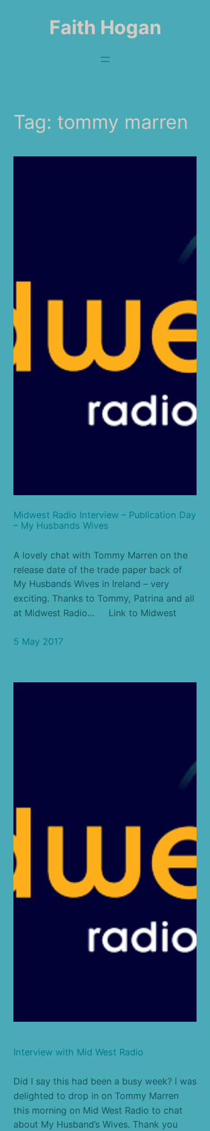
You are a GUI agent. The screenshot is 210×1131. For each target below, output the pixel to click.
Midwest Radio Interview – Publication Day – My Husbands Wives (104, 521)
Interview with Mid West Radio (78, 1052)
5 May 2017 (38, 641)
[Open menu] (105, 59)
